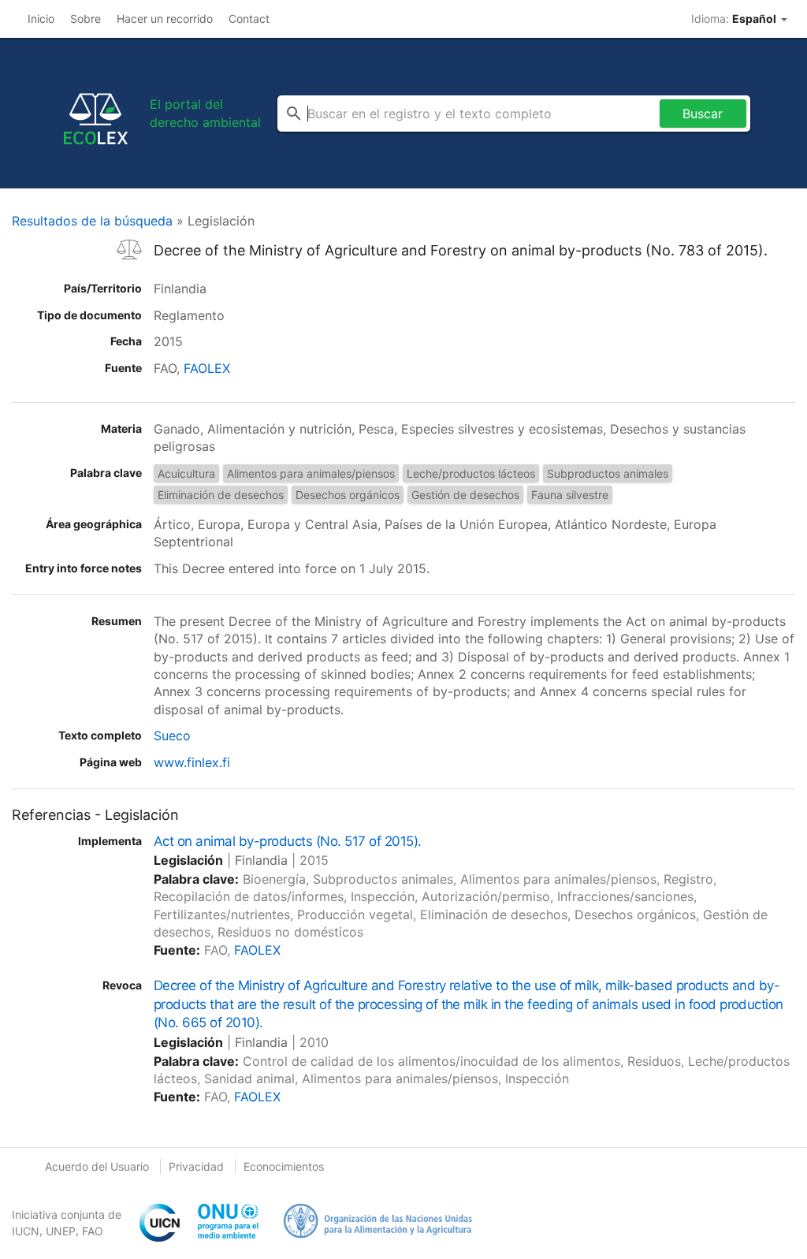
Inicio (41, 18)
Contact (249, 18)
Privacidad (196, 1166)
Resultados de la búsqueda (92, 221)
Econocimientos (284, 1166)
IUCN (25, 1231)
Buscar (702, 113)
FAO (92, 1231)
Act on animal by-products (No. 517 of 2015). (288, 841)
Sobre (85, 18)
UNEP (61, 1231)
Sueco (172, 735)
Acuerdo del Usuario (97, 1166)
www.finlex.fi (192, 762)
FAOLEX (207, 368)
